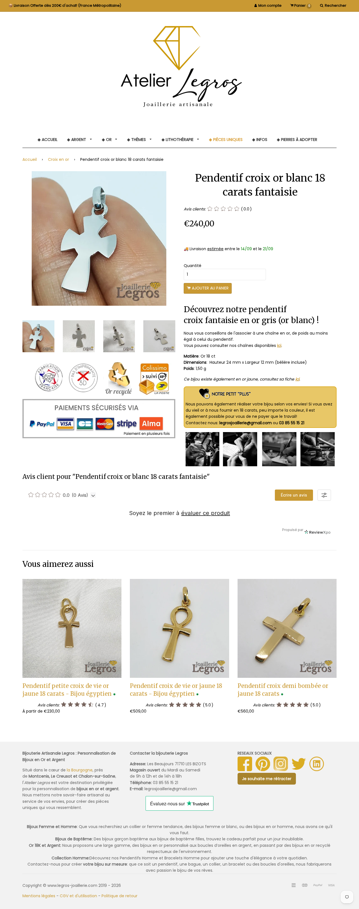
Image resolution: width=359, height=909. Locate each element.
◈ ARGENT (77, 139)
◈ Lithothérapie (178, 139)
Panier (301, 5)
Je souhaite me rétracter (266, 779)
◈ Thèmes (137, 139)
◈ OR (107, 139)
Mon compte (270, 5)
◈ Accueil (47, 139)
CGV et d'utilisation (78, 896)
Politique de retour (119, 896)
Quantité (192, 265)
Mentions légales (38, 896)
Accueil (29, 159)
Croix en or (58, 159)
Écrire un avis (294, 495)
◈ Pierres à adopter (297, 139)
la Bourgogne (80, 770)
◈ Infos (259, 139)
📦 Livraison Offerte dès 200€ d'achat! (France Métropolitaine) (64, 5)
